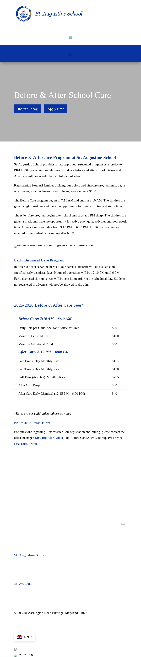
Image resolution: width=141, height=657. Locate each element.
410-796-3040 (23, 584)
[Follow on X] (30, 623)
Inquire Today (27, 109)
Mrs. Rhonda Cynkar (49, 437)
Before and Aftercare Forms (32, 422)
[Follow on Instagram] (23, 623)
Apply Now (56, 109)
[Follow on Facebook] (17, 623)
